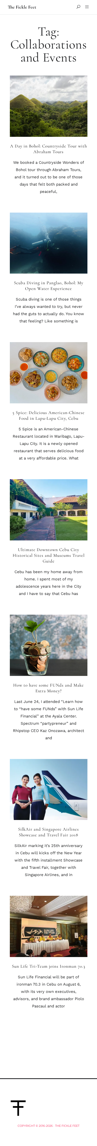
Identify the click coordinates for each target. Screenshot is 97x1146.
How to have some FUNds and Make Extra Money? (48, 688)
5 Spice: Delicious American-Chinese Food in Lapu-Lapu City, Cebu (48, 415)
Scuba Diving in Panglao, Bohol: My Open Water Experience (48, 285)
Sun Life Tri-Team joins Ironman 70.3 (48, 966)
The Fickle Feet (22, 7)
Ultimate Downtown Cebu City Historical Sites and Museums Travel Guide (49, 555)
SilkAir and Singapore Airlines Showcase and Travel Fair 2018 (48, 832)
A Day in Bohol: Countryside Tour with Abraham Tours (48, 148)
